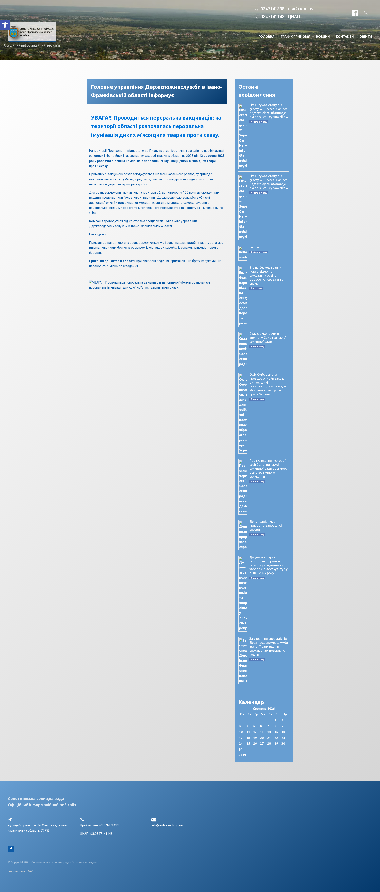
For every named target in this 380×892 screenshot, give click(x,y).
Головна (266, 36)
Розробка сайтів (17, 871)
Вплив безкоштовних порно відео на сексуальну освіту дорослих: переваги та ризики (266, 275)
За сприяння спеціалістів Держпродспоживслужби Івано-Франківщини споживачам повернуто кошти (268, 646)
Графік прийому (295, 36)
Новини (323, 36)
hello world (257, 247)
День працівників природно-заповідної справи (265, 525)
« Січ (242, 755)
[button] (5, 25)
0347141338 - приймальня (287, 8)
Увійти (366, 36)
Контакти (345, 36)
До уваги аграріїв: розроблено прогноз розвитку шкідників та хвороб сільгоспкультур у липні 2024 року (268, 565)
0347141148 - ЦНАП (280, 16)
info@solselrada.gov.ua (167, 825)
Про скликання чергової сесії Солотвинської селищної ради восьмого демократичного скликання (268, 468)
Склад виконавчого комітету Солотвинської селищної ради (267, 337)
